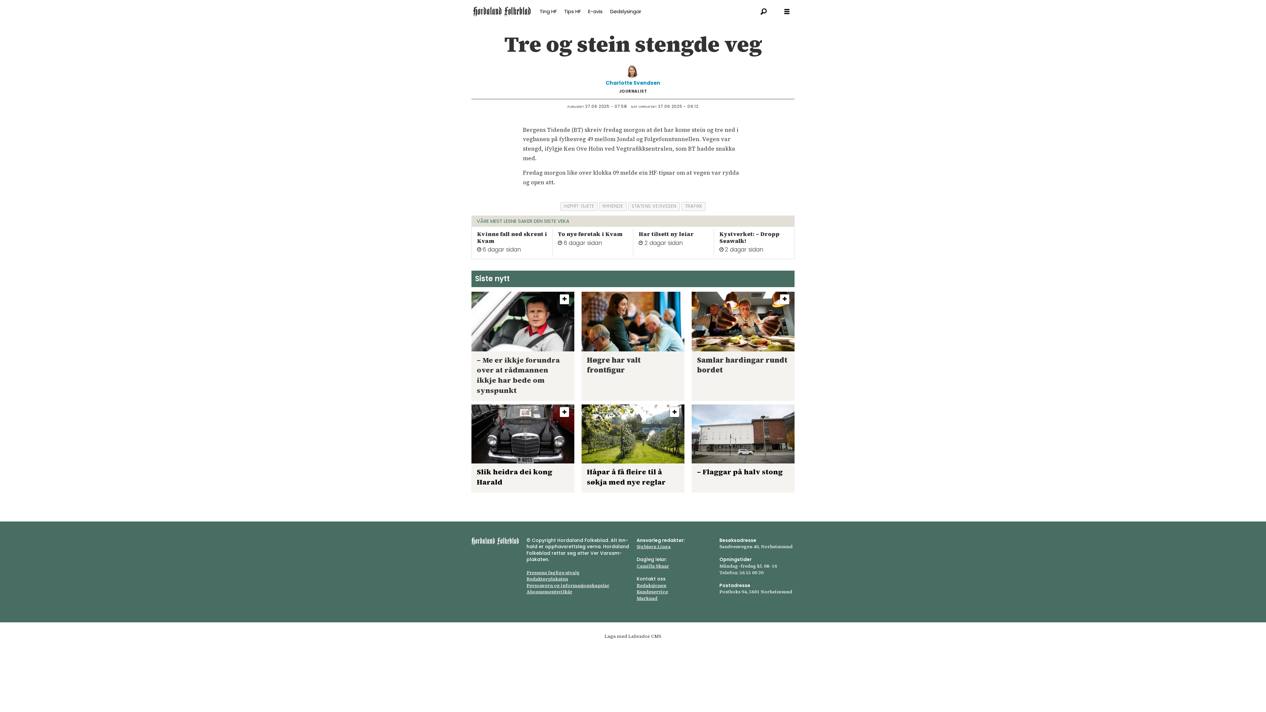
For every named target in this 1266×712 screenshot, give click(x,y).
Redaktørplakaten (547, 579)
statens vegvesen (654, 206)
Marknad (647, 598)
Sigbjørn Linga (654, 546)
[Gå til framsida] (502, 11)
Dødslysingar (625, 11)
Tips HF (572, 11)
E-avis (595, 11)
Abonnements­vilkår (549, 591)
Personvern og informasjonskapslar (568, 585)
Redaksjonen (651, 585)
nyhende (613, 206)
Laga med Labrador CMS (633, 636)
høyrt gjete (579, 206)
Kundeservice (652, 591)
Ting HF (548, 11)
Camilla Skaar (653, 566)
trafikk (693, 206)
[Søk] (763, 11)
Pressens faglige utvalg (553, 572)
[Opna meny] (787, 11)
